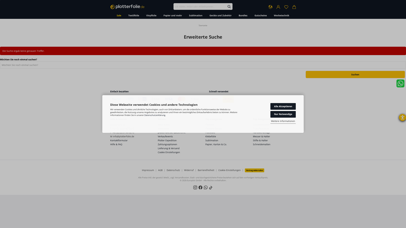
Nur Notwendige (283, 114)
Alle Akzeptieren (283, 106)
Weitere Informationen (283, 121)
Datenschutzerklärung (154, 115)
